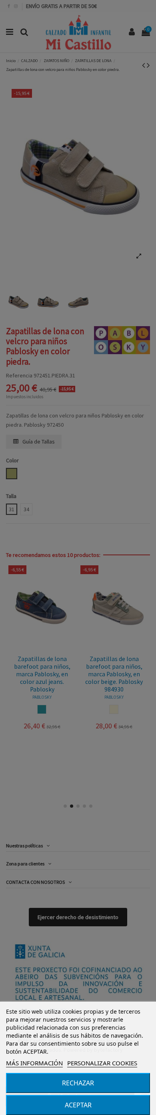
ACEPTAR (78, 1105)
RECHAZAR (78, 1083)
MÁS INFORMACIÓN (34, 1063)
